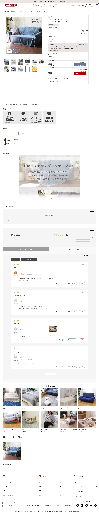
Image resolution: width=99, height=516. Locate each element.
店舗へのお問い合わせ (9, 505)
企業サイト (37, 505)
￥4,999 (15, 143)
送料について (82, 44)
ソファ (5, 486)
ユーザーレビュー (26, 249)
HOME (4, 11)
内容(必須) (7, 220)
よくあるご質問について (80, 487)
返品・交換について (55, 81)
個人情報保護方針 (68, 505)
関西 (40, 486)
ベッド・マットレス (8, 495)
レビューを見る (66, 21)
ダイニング (6, 491)
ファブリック (19, 11)
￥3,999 (7, 143)
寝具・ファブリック (11, 11)
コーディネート (7, 482)
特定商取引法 (48, 505)
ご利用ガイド (77, 482)
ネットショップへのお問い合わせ (11, 502)
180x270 (16, 141)
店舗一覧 (49, 5)
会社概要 (28, 505)
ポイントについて (79, 491)
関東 (40, 482)
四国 (40, 491)
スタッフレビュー (72, 249)
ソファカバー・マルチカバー (29, 11)
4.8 (67, 234)
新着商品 (38, 5)
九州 (40, 495)
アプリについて (78, 496)
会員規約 (57, 505)
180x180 (8, 140)
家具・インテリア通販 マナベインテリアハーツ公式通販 (34, 511)
